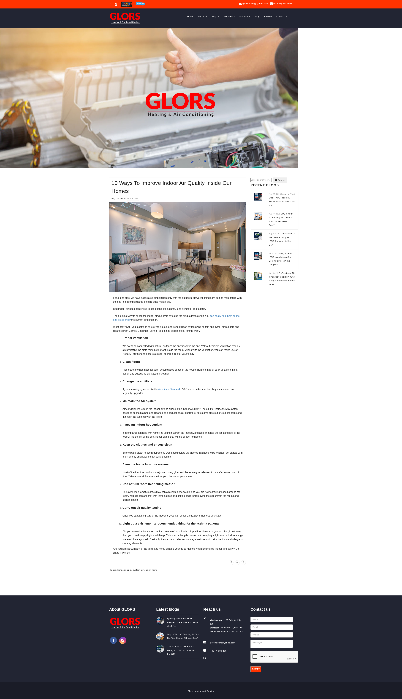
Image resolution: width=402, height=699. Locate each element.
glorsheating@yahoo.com (255, 3)
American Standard (169, 389)
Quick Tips (133, 198)
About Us (202, 16)
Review (268, 16)
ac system (135, 570)
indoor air (124, 570)
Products (244, 16)
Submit (256, 669)
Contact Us (281, 16)
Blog (257, 16)
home (155, 570)
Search (281, 180)
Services (228, 16)
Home (190, 16)
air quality (146, 570)
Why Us (215, 16)
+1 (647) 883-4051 (282, 3)
